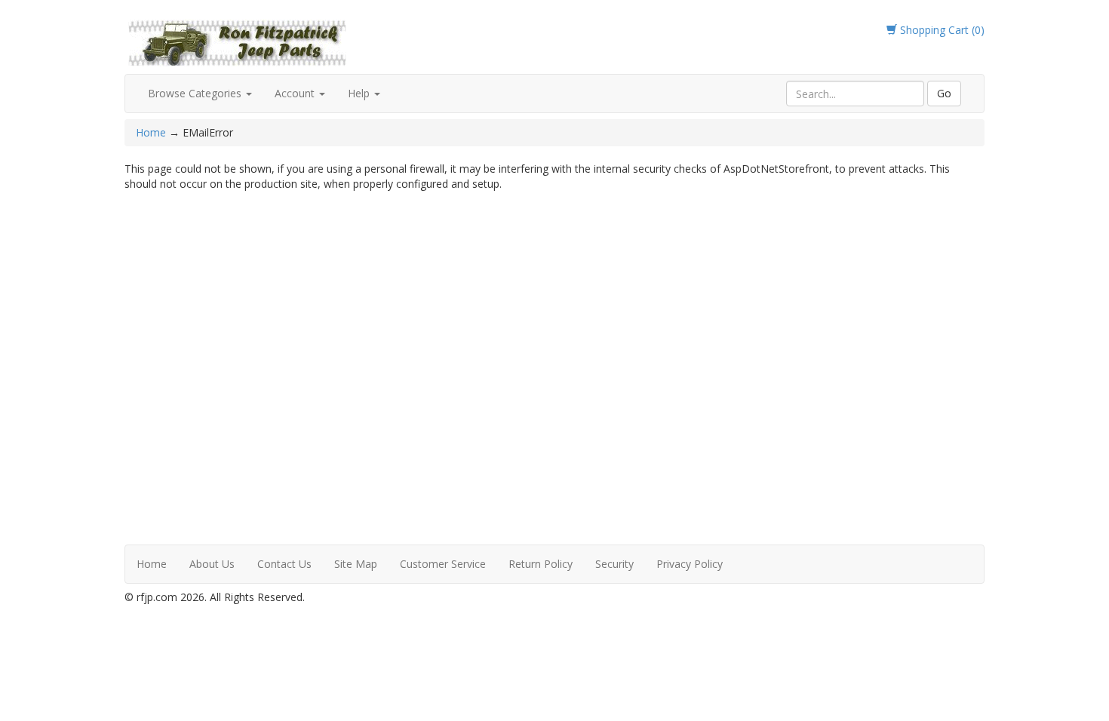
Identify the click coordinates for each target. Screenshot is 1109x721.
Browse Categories (196, 93)
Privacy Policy (689, 564)
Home (152, 132)
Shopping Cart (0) (941, 30)
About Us (212, 564)
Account (296, 93)
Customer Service (443, 564)
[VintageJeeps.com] (237, 40)
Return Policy (540, 564)
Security (614, 564)
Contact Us (284, 564)
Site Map (355, 564)
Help (360, 93)
